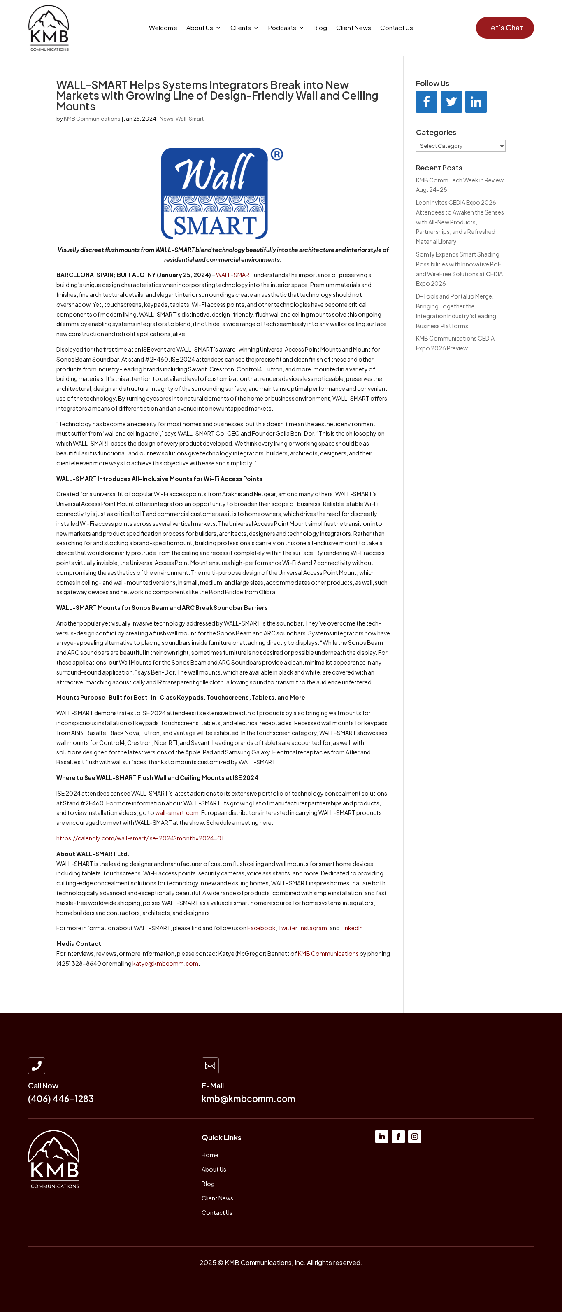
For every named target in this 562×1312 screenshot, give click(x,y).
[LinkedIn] (476, 102)
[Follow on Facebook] (398, 1136)
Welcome (163, 28)
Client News (353, 28)
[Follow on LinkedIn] (381, 1136)
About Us (199, 28)
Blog (320, 28)
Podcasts (282, 28)
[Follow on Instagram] (414, 1136)
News (167, 118)
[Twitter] (451, 102)
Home (210, 1154)
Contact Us (396, 28)
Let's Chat (505, 27)
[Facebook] (426, 102)
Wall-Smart (190, 118)
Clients (240, 28)
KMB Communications (92, 118)
